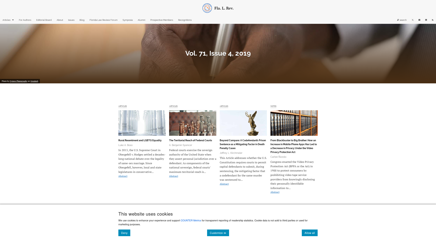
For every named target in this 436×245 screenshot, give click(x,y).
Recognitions (185, 20)
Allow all (311, 233)
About (60, 20)
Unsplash (34, 81)
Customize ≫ (219, 233)
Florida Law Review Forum (104, 20)
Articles (6, 20)
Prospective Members (161, 20)
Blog (82, 20)
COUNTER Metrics (191, 220)
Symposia (128, 20)
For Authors (25, 20)
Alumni (141, 20)
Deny (125, 233)
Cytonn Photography (18, 81)
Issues (71, 20)
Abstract (122, 176)
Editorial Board (44, 20)
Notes (273, 106)
